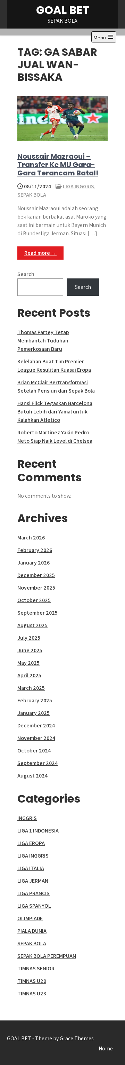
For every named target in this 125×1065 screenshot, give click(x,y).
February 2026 (34, 550)
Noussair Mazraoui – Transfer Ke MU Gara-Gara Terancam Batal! (57, 164)
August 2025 (32, 625)
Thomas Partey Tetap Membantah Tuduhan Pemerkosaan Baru (43, 341)
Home (106, 1048)
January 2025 (33, 713)
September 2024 (37, 763)
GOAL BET (62, 10)
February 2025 (34, 700)
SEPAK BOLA (31, 194)
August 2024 (32, 775)
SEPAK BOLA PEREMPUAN (46, 956)
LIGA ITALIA (30, 868)
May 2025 (28, 662)
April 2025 (29, 675)
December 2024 (36, 725)
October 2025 (34, 600)
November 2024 (36, 738)
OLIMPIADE (30, 918)
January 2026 (33, 562)
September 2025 (37, 612)
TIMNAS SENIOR (36, 968)
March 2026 (31, 537)
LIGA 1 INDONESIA (38, 830)
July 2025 (28, 637)
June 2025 (29, 650)
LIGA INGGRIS (78, 186)
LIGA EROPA (31, 843)
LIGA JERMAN (32, 880)
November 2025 (36, 587)
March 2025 (31, 688)
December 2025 (36, 575)
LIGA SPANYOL (34, 905)
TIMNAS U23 (31, 993)
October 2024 (34, 750)
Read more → (40, 253)
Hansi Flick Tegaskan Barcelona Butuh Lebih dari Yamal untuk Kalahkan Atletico (54, 412)
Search (25, 274)
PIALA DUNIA (32, 930)
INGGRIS (27, 818)
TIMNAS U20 (31, 981)
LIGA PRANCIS (33, 893)
